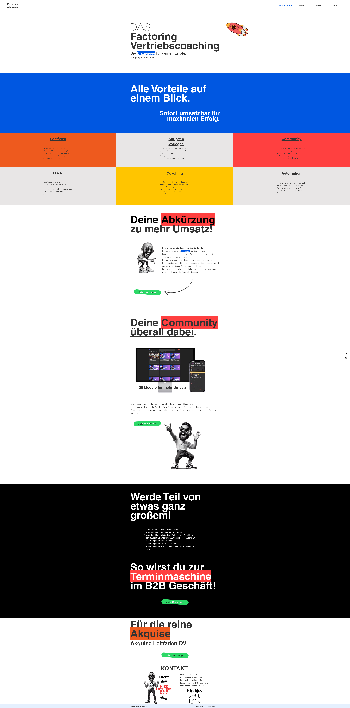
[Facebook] (346, 354)
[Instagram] (346, 358)
